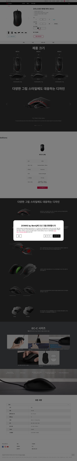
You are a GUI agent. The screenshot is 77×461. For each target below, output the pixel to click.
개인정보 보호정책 (23, 232)
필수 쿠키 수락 (47, 235)
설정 (19, 235)
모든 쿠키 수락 (56, 235)
